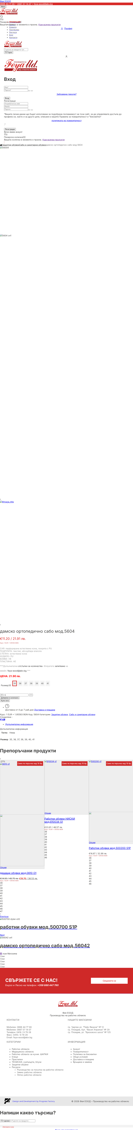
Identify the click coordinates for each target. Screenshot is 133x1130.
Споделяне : (6, 717)
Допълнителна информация (19, 724)
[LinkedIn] (4, 719)
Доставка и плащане (44, 709)
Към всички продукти (49, 24)
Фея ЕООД (5, 1)
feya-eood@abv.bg (43, 4)
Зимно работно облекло (29, 1072)
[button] (66, 134)
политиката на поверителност (67, 120)
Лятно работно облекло (29, 1075)
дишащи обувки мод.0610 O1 (18, 873)
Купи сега (5, 701)
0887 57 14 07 (24, 4)
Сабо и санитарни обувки (32, 145)
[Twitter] (2, 719)
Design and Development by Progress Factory (33, 1101)
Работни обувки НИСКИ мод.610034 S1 (59, 820)
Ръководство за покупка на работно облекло (40, 1069)
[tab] (69, 724)
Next (2, 935)
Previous (4, 916)
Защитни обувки (10, 145)
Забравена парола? (67, 94)
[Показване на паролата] (29, 90)
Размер (4, 685)
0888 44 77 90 (7, 4)
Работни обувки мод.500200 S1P (110, 848)
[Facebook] (0, 719)
